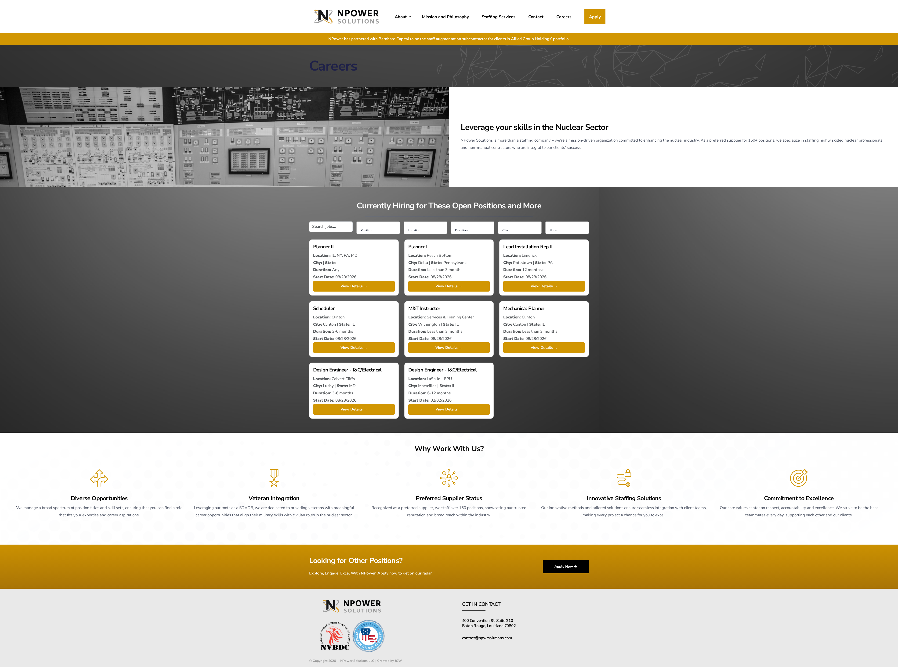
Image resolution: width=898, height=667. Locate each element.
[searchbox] (379, 229)
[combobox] (378, 227)
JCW (398, 661)
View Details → (353, 286)
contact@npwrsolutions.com (487, 638)
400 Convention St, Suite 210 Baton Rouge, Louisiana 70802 (489, 623)
